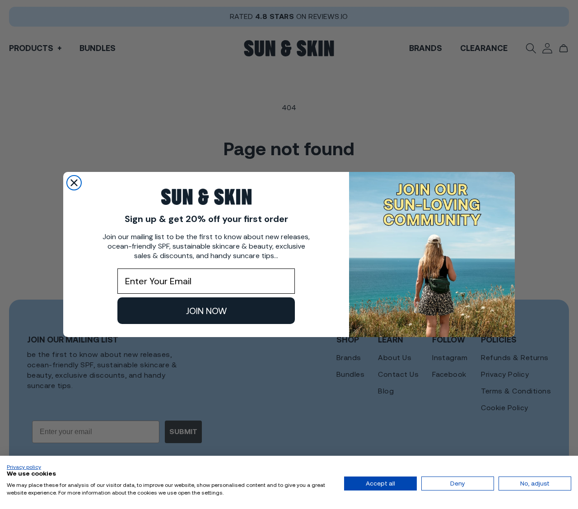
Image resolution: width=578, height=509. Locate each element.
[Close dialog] (74, 183)
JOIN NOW (206, 310)
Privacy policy (24, 467)
